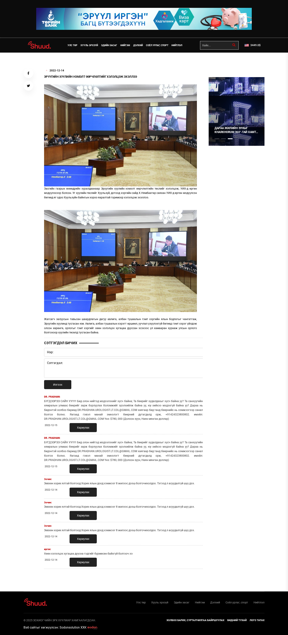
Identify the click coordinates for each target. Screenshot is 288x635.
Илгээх (57, 384)
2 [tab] (223, 138)
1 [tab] (217, 61)
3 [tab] (230, 138)
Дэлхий (138, 45)
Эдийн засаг (109, 45)
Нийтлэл (176, 45)
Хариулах (83, 427)
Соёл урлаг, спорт (157, 45)
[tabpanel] (236, 111)
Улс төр (72, 45)
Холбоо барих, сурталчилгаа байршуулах (195, 620)
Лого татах (257, 620)
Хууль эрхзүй (89, 45)
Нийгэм (125, 45)
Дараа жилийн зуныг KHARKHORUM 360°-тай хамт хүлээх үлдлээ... (235, 130)
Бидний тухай (237, 620)
